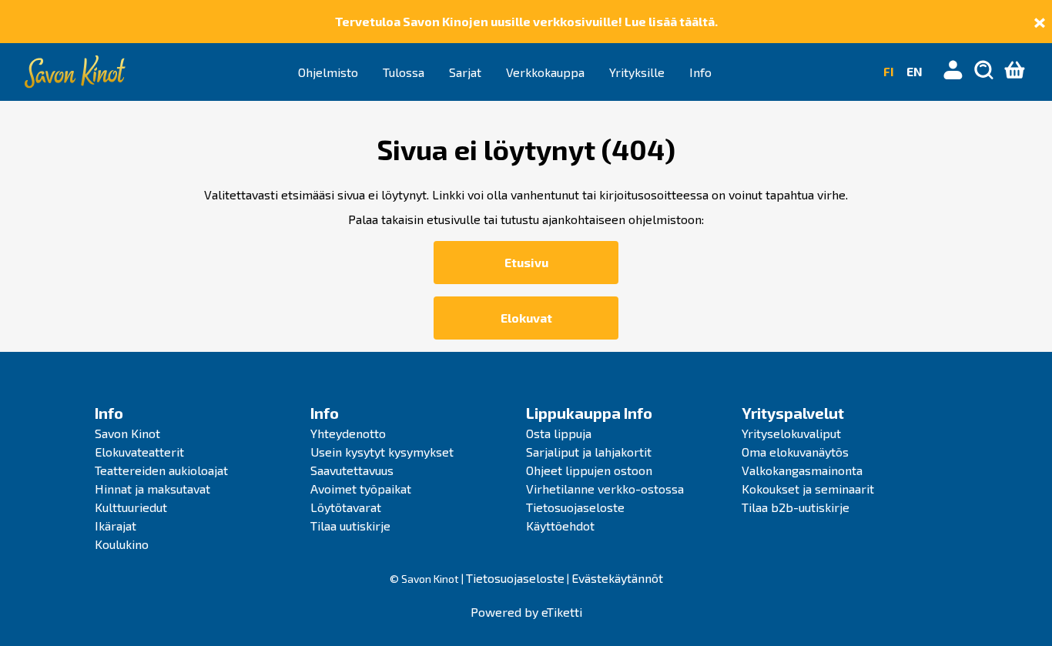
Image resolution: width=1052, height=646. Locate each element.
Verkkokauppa (545, 72)
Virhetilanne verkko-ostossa (605, 488)
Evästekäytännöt (617, 578)
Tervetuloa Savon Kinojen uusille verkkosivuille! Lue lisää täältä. (526, 21)
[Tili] (953, 71)
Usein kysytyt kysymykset (382, 451)
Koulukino (122, 544)
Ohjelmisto (328, 72)
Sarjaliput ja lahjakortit (589, 451)
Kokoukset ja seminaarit (808, 488)
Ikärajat (115, 525)
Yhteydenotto (348, 433)
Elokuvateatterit (139, 451)
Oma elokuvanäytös (795, 451)
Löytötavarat (345, 507)
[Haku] (984, 71)
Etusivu (526, 262)
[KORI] (1015, 71)
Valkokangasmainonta (802, 470)
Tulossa (403, 72)
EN (914, 71)
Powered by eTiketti (526, 611)
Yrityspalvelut (793, 412)
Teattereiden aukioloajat (161, 470)
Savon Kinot (127, 433)
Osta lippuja (558, 433)
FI (888, 71)
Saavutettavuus (352, 470)
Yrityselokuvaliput (791, 433)
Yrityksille (637, 72)
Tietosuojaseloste (575, 507)
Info (700, 72)
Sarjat (465, 72)
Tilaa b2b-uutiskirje (795, 507)
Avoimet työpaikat (360, 488)
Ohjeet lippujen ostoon (589, 470)
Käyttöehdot (560, 525)
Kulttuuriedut (131, 507)
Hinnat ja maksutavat (152, 488)
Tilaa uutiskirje (350, 525)
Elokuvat (526, 317)
